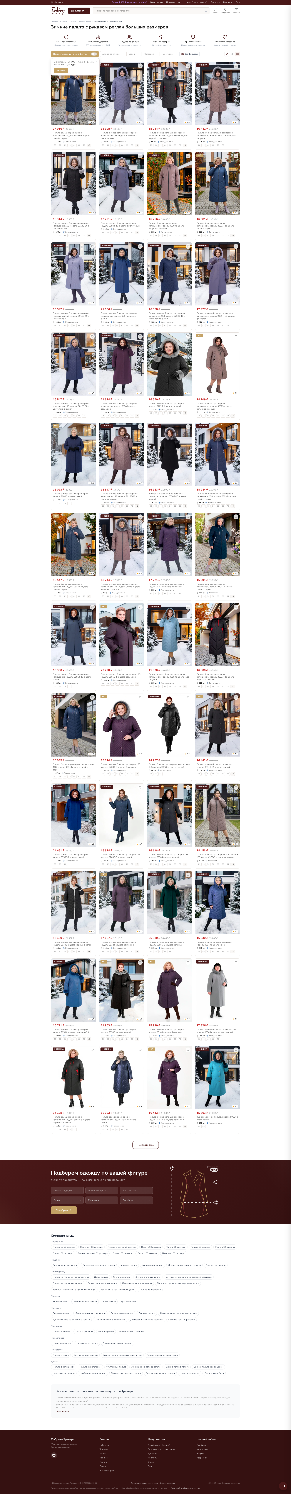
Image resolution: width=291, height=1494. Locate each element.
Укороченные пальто (152, 1265)
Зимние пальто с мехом (86, 1355)
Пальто (103, 1462)
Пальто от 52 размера (64, 1247)
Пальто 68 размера (200, 1247)
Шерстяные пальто (189, 1373)
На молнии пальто (62, 1343)
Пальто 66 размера (176, 1247)
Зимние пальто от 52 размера (93, 1253)
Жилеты (103, 1449)
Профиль (201, 1445)
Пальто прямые (106, 1331)
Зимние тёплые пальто (177, 1366)
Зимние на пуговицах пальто (117, 1343)
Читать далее (62, 1411)
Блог (238, 2)
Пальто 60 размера (62, 1253)
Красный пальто (129, 1301)
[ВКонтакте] (54, 1455)
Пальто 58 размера (122, 1253)
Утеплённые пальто (116, 1366)
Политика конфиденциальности (144, 1483)
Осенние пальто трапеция (181, 1319)
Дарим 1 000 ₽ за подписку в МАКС (129, 2)
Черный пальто (60, 1301)
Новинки (103, 1457)
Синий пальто (109, 1301)
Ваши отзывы (156, 2)
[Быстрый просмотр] (92, 122)
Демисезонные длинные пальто (99, 1265)
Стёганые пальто (121, 1277)
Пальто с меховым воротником (162, 1355)
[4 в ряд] (237, 54)
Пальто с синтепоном (90, 1366)
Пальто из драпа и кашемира (67, 1283)
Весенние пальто (61, 1313)
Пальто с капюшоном (63, 1366)
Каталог (79, 10)
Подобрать (62, 1210)
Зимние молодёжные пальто (160, 1373)
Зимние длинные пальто (65, 1265)
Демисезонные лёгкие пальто (90, 1313)
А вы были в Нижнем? (197, 2)
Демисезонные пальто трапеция (146, 1319)
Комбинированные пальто (93, 1373)
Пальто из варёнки (214, 1373)
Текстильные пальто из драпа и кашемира (74, 1289)
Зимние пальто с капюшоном (208, 1366)
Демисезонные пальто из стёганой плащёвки (189, 1277)
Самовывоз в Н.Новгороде (161, 1449)
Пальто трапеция (61, 1331)
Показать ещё (145, 1145)
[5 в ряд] (232, 54)
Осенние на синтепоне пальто (110, 1319)
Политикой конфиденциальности (185, 1488)
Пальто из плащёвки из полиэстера (71, 1277)
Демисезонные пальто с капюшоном (178, 1313)
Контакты (227, 2)
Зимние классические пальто (126, 1373)
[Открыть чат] (283, 1486)
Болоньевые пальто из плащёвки (117, 1289)
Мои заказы (202, 1449)
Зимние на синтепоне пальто (146, 1366)
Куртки (102, 1453)
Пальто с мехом (61, 1355)
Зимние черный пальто (85, 1301)
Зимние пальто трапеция (131, 1331)
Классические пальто (64, 1373)
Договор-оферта (167, 1483)
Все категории (106, 1470)
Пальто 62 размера (225, 1247)
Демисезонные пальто (122, 1313)
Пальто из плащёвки (150, 1289)
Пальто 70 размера (147, 1253)
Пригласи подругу (175, 2)
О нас (151, 1462)
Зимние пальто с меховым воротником (122, 1355)
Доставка (215, 2)
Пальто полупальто (216, 1265)
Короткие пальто (128, 1265)
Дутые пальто (101, 1277)
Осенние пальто (147, 1313)
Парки (102, 1466)
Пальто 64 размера (151, 1247)
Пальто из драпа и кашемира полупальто (178, 1283)
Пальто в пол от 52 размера (122, 1247)
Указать (61, 70)
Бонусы (200, 1453)
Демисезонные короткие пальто (184, 1265)
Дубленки (104, 1445)
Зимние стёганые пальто (148, 1277)
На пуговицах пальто (87, 1343)
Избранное (201, 1457)
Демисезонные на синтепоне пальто (71, 1319)
